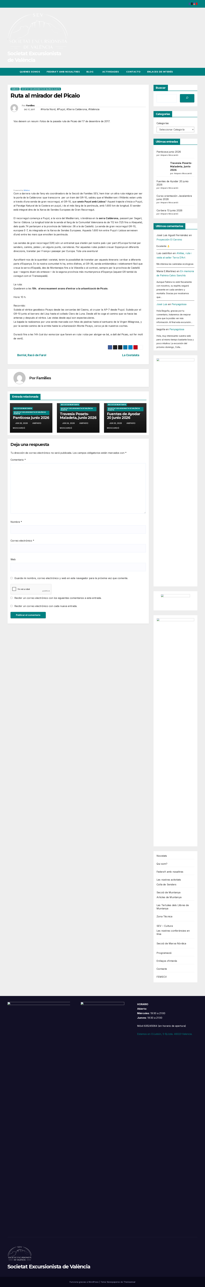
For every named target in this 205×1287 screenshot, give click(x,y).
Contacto (133, 71)
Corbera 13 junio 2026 (169, 210)
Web (13, 559)
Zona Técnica (164, 916)
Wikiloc (27, 190)
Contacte (162, 968)
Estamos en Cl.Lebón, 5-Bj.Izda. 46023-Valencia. (164, 1033)
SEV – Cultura (165, 925)
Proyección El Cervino (169, 239)
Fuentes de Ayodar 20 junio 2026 (123, 416)
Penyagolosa (179, 304)
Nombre (16, 521)
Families (30, 105)
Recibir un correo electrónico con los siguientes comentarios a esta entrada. (57, 597)
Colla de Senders (166, 884)
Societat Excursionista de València (49, 1266)
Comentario (18, 459)
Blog (90, 71)
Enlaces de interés (160, 71)
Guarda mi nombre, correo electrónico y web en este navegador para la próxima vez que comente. (71, 578)
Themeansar (130, 1282)
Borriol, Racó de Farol (31, 355)
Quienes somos (30, 71)
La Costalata (130, 355)
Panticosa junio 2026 (31, 417)
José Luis (162, 304)
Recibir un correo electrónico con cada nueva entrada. (45, 606)
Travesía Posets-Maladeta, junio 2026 (78, 416)
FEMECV (162, 976)
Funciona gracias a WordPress (84, 1282)
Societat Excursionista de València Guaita (40, 89)
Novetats (162, 855)
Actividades (110, 71)
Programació (164, 952)
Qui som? (162, 863)
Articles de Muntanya (169, 897)
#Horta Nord (48, 109)
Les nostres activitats (169, 879)
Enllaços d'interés (167, 960)
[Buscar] (187, 98)
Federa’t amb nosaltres (63, 71)
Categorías (163, 123)
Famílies (15, 89)
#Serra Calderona (76, 109)
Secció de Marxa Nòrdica (171, 943)
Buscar (161, 87)
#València (93, 109)
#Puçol (61, 109)
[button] (190, 71)
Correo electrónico (22, 540)
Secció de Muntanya (23, 408)
